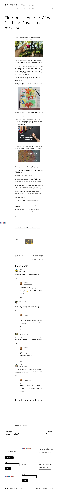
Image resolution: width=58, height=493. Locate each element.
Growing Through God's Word (14, 4)
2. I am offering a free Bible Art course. (23, 146)
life (36, 259)
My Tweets (24, 464)
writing (41, 259)
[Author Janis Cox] (0, 223)
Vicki (20, 333)
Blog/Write (39, 255)
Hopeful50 (21, 364)
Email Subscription (9, 457)
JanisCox (17, 256)
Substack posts (35, 8)
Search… (6, 462)
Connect (42, 8)
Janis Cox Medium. (36, 66)
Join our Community (49, 8)
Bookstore (19, 8)
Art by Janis (25, 8)
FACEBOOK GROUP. (48, 452)
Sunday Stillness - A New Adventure (45, 464)
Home (15, 8)
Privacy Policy (38, 488)
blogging (32, 259)
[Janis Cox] (4, 223)
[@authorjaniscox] (1, 223)
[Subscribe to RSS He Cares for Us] (27, 448)
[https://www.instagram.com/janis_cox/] (30, 448)
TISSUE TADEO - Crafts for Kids (45, 469)
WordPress (51, 488)
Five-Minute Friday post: (32, 167)
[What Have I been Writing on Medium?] (29, 241)
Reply (16, 278)
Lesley (20, 269)
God (35, 259)
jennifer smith (22, 301)
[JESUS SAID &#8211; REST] (38, 241)
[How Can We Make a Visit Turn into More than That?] (19, 241)
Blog (30, 8)
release (39, 259)
